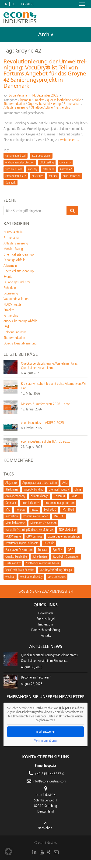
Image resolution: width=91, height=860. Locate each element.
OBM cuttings (34, 536)
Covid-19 (75, 496)
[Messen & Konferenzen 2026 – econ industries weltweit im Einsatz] (11, 407)
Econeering (11, 293)
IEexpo (34, 510)
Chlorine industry (15, 332)
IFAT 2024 (68, 510)
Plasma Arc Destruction (18, 550)
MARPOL (59, 516)
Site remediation (14, 103)
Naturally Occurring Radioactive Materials (29, 530)
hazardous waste (41, 155)
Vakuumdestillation (16, 299)
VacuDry (32, 169)
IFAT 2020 (50, 510)
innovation (11, 516)
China (77, 489)
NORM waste (12, 304)
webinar (10, 577)
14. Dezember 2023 (45, 95)
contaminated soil (15, 155)
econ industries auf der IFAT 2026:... (45, 441)
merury (53, 176)
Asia (64, 483)
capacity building (33, 489)
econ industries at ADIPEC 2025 (42, 422)
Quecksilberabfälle (16, 557)
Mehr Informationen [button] (45, 741)
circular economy (15, 496)
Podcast (42, 550)
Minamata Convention (43, 523)
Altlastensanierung (16, 107)
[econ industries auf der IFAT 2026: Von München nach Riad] (11, 444)
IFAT (6, 326)
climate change (39, 496)
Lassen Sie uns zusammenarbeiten (46, 591)
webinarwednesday (31, 577)
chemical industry (59, 489)
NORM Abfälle (13, 232)
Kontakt (46, 635)
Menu (81, 4)
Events (8, 276)
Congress (59, 496)
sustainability (13, 563)
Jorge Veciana (18, 95)
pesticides (37, 176)
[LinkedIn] (34, 852)
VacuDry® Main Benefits (19, 570)
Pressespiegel (46, 618)
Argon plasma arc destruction (39, 483)
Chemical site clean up (19, 254)
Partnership (63, 107)
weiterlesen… (69, 140)
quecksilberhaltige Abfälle (64, 100)
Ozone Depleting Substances (64, 536)
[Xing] (49, 852)
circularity (65, 162)
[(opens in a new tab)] (11, 681)
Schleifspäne (39, 557)
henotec (20, 510)
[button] (8, 851)
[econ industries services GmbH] (20, 17)
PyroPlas (57, 550)
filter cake (48, 169)
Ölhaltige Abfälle (42, 107)
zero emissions (13, 169)
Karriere (27, 4)
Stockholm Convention (65, 557)
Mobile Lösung (13, 249)
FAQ (7, 510)
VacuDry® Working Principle (56, 570)
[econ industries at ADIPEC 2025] (11, 426)
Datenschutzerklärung (45, 630)
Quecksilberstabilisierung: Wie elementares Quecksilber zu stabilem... (49, 365)
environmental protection (19, 162)
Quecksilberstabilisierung (44, 103)
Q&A (71, 550)
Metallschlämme (15, 523)
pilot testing (47, 162)
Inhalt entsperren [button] (45, 732)
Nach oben (45, 828)
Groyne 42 (66, 169)
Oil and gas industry (17, 282)
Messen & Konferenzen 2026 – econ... (47, 404)
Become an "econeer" (36, 677)
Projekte (39, 100)
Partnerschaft (71, 103)
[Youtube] (42, 852)
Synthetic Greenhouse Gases (42, 563)
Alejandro (11, 483)
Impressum (45, 624)
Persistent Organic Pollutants (21, 543)
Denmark (10, 182)
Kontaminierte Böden (35, 516)
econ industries (71, 176)
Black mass (11, 489)
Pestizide (49, 543)
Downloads (45, 613)
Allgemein (24, 100)
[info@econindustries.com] (56, 852)
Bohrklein (10, 287)
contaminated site (15, 176)
